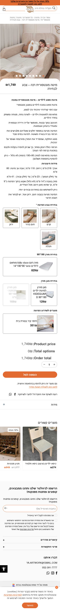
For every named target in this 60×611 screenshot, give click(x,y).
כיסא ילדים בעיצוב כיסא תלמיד (40, 463)
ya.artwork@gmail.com (41, 562)
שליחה (5, 508)
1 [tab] (43, 76)
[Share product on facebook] (15, 394)
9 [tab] (17, 76)
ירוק (11, 224)
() (4, 9)
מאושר (30, 605)
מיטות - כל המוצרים (31, 17)
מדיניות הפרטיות (27, 529)
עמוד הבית (45, 17)
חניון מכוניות (13, 463)
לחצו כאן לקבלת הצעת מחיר (43, 386)
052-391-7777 (49, 567)
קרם (49, 224)
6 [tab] (27, 76)
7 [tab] (23, 76)
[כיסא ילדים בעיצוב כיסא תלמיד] (40, 444)
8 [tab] (20, 76)
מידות (54, 404)
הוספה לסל (30, 375)
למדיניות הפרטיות (13, 594)
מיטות (19, 17)
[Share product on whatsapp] (10, 394)
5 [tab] (30, 76)
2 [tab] (40, 76)
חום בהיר (30, 224)
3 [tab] (37, 76)
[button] (4, 569)
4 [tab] (33, 76)
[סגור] (56, 587)
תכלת (49, 246)
